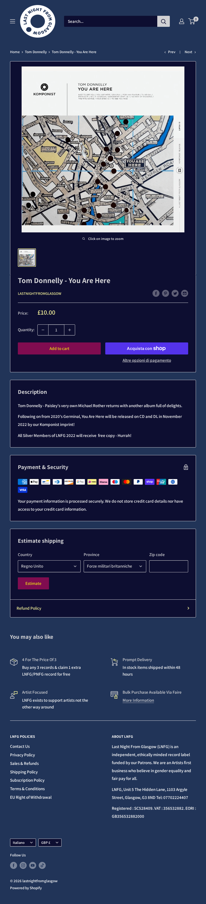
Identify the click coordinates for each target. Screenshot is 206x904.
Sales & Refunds (24, 763)
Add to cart (59, 348)
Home (15, 51)
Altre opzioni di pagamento (147, 360)
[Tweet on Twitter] (175, 293)
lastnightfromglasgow (39, 293)
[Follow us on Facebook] (13, 865)
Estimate (33, 583)
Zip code (157, 554)
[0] (192, 21)
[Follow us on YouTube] (32, 865)
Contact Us (20, 746)
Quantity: (26, 329)
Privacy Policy (22, 755)
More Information (138, 700)
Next (188, 51)
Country (25, 554)
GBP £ (45, 842)
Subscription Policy (27, 780)
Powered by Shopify (26, 887)
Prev (171, 51)
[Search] (163, 21)
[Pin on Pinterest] (165, 293)
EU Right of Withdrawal (31, 797)
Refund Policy (29, 608)
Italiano (19, 842)
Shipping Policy (24, 772)
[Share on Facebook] (156, 293)
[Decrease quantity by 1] (43, 330)
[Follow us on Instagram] (23, 865)
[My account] (181, 21)
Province (91, 554)
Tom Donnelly (36, 51)
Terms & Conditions (27, 788)
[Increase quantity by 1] (69, 330)
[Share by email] (184, 293)
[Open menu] (12, 21)
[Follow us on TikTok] (42, 865)
